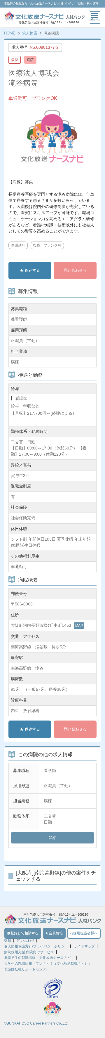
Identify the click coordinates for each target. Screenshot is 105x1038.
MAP (79, 626)
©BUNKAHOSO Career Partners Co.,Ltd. (36, 1023)
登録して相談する (24, 933)
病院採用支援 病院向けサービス (29, 952)
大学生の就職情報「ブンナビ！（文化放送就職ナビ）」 (48, 963)
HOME (9, 33)
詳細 (52, 838)
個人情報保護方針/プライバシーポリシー (36, 946)
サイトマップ (84, 946)
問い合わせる (75, 270)
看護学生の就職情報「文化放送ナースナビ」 (39, 957)
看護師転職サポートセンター (27, 969)
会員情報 (56, 933)
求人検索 (29, 33)
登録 (7, 940)
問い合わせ (25, 940)
